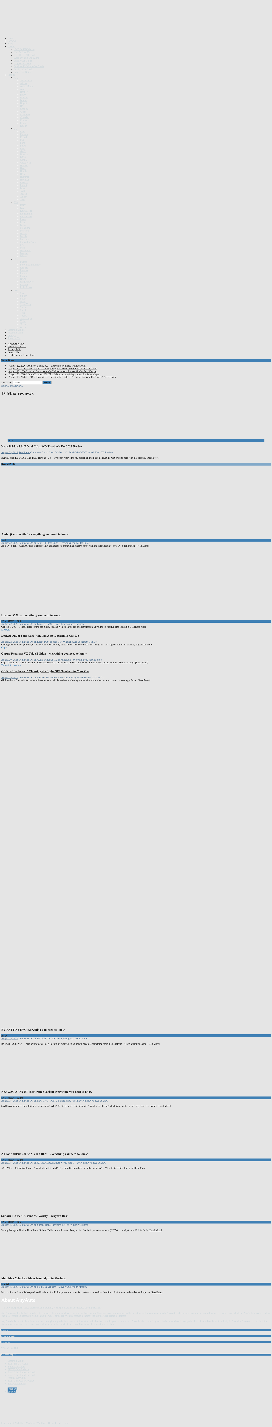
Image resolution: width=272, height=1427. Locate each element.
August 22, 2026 (9, 543)
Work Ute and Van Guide (26, 58)
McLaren (24, 239)
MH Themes (64, 1423)
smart (23, 301)
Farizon (24, 134)
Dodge (23, 125)
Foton (23, 145)
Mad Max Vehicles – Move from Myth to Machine (33, 1278)
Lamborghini (26, 213)
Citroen (24, 120)
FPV (22, 148)
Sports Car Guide (22, 72)
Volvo (23, 321)
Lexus (23, 219)
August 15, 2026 (9, 677)
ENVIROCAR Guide (25, 55)
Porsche (24, 273)
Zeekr (23, 327)
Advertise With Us (8, 1336)
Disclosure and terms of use (21, 355)
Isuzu (23, 188)
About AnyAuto (16, 343)
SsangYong (25, 304)
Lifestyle (12, 335)
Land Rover (26, 216)
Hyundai (24, 179)
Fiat (22, 140)
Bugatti (23, 103)
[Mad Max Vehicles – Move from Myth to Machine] (33, 1272)
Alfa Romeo (26, 80)
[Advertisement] (58, 26)
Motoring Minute (16, 329)
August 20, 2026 (9, 659)
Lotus (23, 225)
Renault (24, 284)
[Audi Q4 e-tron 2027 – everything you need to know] (61, 528)
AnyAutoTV (14, 338)
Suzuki (23, 310)
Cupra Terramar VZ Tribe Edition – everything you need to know (44, 653)
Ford (22, 142)
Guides (11, 46)
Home (11, 38)
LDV (23, 222)
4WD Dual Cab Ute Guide (21, 1380)
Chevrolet (25, 114)
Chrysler (24, 117)
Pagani (23, 261)
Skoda (23, 298)
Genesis (24, 154)
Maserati (24, 230)
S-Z (16, 290)
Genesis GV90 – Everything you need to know (31, 615)
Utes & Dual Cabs (23, 52)
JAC (22, 191)
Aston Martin (26, 86)
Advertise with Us (17, 346)
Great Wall (25, 162)
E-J (15, 128)
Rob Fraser (24, 452)
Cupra (23, 123)
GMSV (24, 159)
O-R (16, 259)
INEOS (24, 182)
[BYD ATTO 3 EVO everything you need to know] (61, 1023)
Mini (22, 247)
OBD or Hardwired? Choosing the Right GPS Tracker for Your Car (45, 671)
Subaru (23, 307)
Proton (23, 276)
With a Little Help (10, 1348)
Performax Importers (30, 264)
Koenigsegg (26, 210)
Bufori (23, 100)
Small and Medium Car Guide (29, 66)
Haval (23, 168)
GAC (23, 151)
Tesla (22, 312)
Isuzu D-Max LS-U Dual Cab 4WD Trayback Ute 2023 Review (41, 446)
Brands (11, 74)
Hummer (24, 176)
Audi (22, 89)
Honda (23, 171)
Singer (23, 295)
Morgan (24, 253)
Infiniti (23, 185)
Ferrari (23, 137)
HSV (22, 174)
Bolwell (24, 97)
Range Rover (26, 281)
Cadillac (24, 108)
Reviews (12, 41)
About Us (4, 1330)
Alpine (23, 83)
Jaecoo (23, 193)
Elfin (22, 131)
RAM (23, 278)
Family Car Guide (23, 60)
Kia (22, 208)
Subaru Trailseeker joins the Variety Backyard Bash (34, 1216)
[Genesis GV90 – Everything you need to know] (61, 609)
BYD (23, 106)
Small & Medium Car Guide (22, 1372)
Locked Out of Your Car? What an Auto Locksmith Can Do (40, 635)
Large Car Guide (22, 63)
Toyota (23, 315)
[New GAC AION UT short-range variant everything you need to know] (33, 1085)
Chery (23, 111)
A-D (16, 77)
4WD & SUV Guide (24, 49)
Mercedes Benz (28, 242)
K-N (16, 202)
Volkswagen (26, 318)
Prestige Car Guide (23, 69)
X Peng (24, 324)
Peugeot (24, 267)
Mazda (23, 236)
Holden (24, 165)
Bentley (24, 91)
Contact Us (13, 352)
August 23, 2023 (9, 452)
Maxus (23, 233)
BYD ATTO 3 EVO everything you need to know (33, 1029)
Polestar (24, 270)
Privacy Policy (15, 349)
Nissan (23, 256)
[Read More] (153, 457)
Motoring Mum (15, 332)
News (10, 43)
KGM (23, 205)
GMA (23, 157)
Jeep (22, 199)
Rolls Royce (26, 287)
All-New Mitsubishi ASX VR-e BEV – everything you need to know (44, 1154)
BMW (23, 94)
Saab (22, 293)
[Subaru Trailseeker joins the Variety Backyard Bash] (33, 1209)
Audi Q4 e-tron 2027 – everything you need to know (35, 534)
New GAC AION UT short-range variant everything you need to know (46, 1091)
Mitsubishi (25, 250)
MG (22, 244)
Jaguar (23, 196)
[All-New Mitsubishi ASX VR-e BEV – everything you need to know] (33, 1147)
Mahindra (25, 227)
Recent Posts (8, 464)
